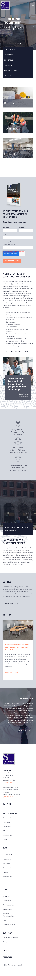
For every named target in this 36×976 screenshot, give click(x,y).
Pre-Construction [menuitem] (8, 905)
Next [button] (34, 26)
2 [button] (18, 43)
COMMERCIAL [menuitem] (8, 60)
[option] (18, 25)
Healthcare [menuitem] (6, 822)
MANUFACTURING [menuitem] (10, 70)
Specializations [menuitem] (10, 813)
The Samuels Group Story (16, 352)
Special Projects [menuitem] (8, 909)
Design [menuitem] (5, 920)
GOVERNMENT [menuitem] (9, 50)
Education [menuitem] (6, 831)
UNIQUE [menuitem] (6, 75)
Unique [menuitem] (5, 839)
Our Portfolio (10, 531)
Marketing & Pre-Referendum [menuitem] (8, 915)
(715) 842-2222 (8, 782)
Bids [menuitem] (5, 889)
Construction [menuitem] (7, 901)
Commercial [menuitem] (7, 826)
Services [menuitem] (6, 896)
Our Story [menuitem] (7, 933)
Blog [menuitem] (5, 848)
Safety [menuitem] (5, 942)
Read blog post (12, 672)
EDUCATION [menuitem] (8, 65)
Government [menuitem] (7, 818)
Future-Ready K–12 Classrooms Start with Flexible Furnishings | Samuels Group (17, 647)
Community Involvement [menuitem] (11, 937)
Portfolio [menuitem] (7, 855)
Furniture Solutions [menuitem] (9, 925)
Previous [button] (2, 26)
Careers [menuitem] (6, 950)
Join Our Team (24, 731)
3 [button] (20, 43)
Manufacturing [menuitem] (7, 835)
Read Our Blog (11, 604)
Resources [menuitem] (7, 957)
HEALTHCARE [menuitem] (8, 55)
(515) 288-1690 (8, 797)
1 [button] (15, 43)
